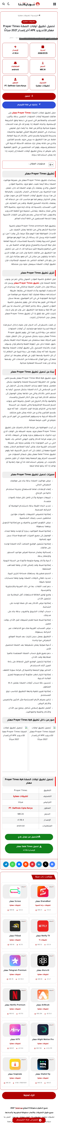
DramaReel (43, 901)
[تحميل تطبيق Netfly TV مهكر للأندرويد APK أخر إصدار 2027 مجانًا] (43, 926)
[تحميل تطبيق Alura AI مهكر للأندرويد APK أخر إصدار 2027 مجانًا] (43, 961)
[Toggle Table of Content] (49, 164)
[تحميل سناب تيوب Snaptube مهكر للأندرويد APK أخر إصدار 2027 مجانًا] (15, 1064)
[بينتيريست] (32, 864)
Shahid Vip (43, 1074)
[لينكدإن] (39, 864)
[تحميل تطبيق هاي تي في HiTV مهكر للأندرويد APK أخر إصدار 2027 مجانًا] (15, 1030)
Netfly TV (43, 936)
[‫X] (45, 864)
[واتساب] (12, 864)
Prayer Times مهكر (21, 113)
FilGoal (15, 936)
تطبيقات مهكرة (24, 16)
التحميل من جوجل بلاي (28, 837)
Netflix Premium (15, 1005)
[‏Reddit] (26, 864)
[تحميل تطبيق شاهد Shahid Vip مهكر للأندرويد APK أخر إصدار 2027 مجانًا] (43, 1064)
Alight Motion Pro (43, 1040)
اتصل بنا (7, 1117)
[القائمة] (54, 5)
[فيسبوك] (52, 864)
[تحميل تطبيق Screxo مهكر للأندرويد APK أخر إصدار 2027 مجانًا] (15, 891)
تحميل (27, 96)
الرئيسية (35, 16)
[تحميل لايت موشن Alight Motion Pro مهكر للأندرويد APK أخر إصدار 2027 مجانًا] (43, 1030)
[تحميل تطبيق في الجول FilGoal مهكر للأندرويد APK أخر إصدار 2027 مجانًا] (15, 926)
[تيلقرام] (6, 864)
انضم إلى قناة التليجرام (27, 1120)
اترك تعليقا (29, 1095)
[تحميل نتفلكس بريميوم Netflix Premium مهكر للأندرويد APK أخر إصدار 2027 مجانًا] (15, 995)
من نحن (15, 1117)
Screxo (15, 901)
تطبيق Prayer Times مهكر (26, 283)
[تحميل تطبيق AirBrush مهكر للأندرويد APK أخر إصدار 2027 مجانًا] (43, 995)
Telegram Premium (15, 970)
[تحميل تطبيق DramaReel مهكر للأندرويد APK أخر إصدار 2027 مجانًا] (43, 891)
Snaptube (15, 1074)
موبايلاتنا (19, 1108)
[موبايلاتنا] (29, 4)
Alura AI (43, 970)
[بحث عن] (3, 5)
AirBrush (42, 1005)
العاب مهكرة (25, 1117)
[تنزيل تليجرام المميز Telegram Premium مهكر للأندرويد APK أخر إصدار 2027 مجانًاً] (15, 961)
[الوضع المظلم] (8, 5)
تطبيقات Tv (35, 1117)
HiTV (15, 1040)
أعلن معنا (10, 1122)
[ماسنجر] (19, 864)
